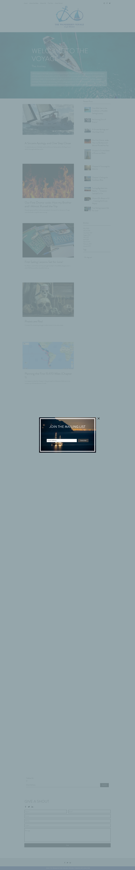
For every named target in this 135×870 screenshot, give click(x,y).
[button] (99, 418)
